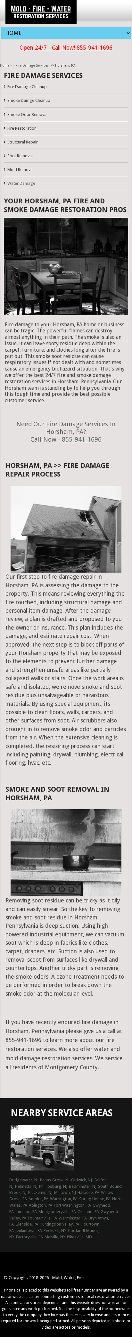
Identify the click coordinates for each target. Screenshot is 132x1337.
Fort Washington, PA (72, 1205)
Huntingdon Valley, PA (59, 1224)
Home (4, 65)
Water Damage (21, 183)
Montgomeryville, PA (57, 1211)
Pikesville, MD (79, 1237)
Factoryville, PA (29, 1237)
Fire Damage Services (32, 65)
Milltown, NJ (65, 1192)
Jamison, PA (26, 1211)
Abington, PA (40, 1205)
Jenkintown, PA (28, 1230)
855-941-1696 (82, 439)
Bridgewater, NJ (23, 1180)
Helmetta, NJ (26, 1186)
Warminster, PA (73, 1218)
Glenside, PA (26, 1224)
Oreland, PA (88, 1211)
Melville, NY (55, 1237)
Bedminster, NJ (82, 1186)
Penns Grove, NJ (55, 1180)
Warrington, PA (64, 1198)
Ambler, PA (38, 1198)
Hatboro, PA (88, 1192)
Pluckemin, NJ (40, 1192)
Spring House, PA (95, 1198)
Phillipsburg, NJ (53, 1186)
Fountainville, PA (42, 1218)
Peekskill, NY (55, 1230)
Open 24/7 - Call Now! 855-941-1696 (66, 48)
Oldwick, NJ (81, 1180)
